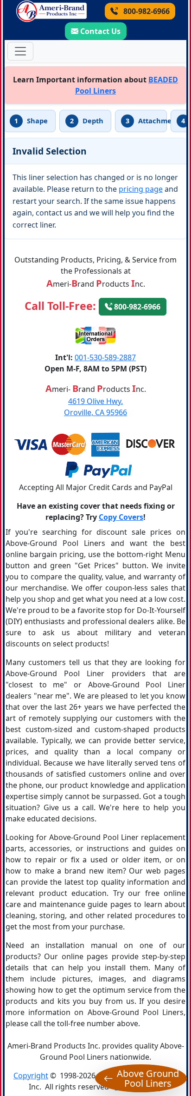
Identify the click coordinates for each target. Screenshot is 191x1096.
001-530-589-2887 (105, 357)
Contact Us (100, 31)
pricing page (141, 189)
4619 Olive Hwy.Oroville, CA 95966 (95, 406)
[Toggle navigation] (20, 51)
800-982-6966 (145, 11)
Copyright (30, 1075)
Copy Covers (121, 517)
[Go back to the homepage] (51, 11)
